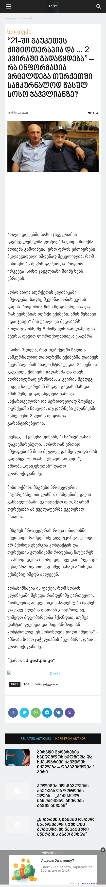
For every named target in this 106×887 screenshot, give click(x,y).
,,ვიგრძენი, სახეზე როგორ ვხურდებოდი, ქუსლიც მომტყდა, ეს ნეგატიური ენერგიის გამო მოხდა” (65, 827)
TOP (26, 684)
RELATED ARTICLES (36, 739)
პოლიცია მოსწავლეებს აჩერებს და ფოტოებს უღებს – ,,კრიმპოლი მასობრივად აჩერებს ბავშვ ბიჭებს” (63, 796)
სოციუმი (27, 18)
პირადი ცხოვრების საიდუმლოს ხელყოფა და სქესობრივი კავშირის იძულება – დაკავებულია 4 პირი (66, 762)
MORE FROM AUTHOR (70, 739)
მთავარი (11, 18)
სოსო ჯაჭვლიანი (46, 684)
